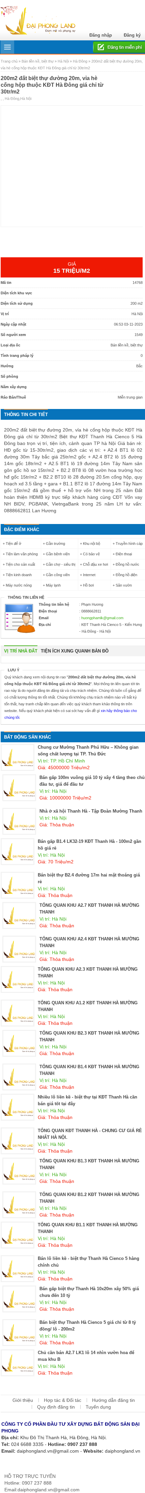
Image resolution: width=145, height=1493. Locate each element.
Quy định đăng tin (56, 1407)
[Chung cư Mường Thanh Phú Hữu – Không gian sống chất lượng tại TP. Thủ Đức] (17, 757)
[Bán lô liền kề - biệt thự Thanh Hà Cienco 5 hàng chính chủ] (17, 1268)
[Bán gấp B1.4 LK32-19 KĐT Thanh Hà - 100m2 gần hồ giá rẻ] (17, 851)
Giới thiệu (22, 1400)
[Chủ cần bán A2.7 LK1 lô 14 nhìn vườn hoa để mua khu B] (17, 1362)
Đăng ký (132, 35)
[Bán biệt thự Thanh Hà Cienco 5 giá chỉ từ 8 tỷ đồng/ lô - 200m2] (19, 1332)
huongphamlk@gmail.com (102, 618)
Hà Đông (80, 61)
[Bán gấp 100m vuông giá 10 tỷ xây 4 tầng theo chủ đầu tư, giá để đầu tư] (19, 787)
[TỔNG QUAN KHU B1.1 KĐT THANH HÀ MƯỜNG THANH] (17, 1234)
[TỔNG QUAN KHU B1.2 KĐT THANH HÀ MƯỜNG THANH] (19, 1204)
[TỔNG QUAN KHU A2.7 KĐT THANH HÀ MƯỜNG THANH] (19, 915)
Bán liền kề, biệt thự (38, 61)
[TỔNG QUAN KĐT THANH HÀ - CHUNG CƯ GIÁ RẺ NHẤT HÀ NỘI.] (17, 1140)
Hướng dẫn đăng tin (113, 1400)
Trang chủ (10, 61)
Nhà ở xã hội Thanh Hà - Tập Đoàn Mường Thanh (90, 811)
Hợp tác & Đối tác (62, 1400)
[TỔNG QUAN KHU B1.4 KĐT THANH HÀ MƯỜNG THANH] (19, 1076)
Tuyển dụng (98, 1407)
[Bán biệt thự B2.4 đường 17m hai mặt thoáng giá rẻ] (17, 885)
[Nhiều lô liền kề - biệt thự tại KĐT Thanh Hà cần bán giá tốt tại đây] (17, 1107)
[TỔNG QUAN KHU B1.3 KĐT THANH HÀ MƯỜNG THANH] (19, 1170)
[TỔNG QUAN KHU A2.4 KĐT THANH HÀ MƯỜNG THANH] (19, 948)
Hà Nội (63, 61)
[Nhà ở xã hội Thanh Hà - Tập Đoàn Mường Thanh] (19, 821)
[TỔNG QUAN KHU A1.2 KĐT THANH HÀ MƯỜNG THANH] (17, 1012)
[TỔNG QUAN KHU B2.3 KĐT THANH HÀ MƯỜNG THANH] (19, 1043)
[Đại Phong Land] (38, 19)
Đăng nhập (100, 35)
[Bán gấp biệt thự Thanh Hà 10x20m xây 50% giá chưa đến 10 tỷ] (19, 1298)
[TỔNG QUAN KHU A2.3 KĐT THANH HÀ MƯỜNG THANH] (17, 979)
